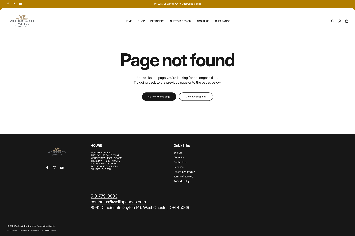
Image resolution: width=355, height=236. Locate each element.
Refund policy (181, 181)
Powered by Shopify (46, 226)
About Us (179, 157)
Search (178, 152)
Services (178, 167)
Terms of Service (183, 176)
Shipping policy (50, 230)
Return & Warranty (184, 171)
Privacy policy (24, 230)
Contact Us (180, 162)
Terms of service (36, 230)
